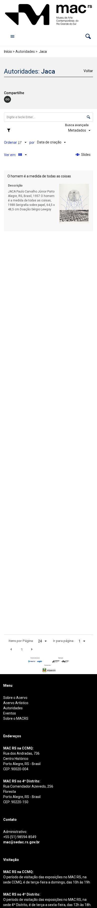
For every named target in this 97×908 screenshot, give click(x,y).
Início (8, 52)
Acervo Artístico (15, 703)
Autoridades (13, 708)
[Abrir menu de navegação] (12, 36)
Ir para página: (63, 641)
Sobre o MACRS (15, 718)
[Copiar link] (7, 99)
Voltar (88, 71)
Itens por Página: (21, 641)
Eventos (9, 713)
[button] (88, 36)
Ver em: (10, 155)
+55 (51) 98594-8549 (19, 837)
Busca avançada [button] (77, 125)
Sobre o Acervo (15, 698)
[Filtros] (10, 130)
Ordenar (10, 142)
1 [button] (22, 649)
